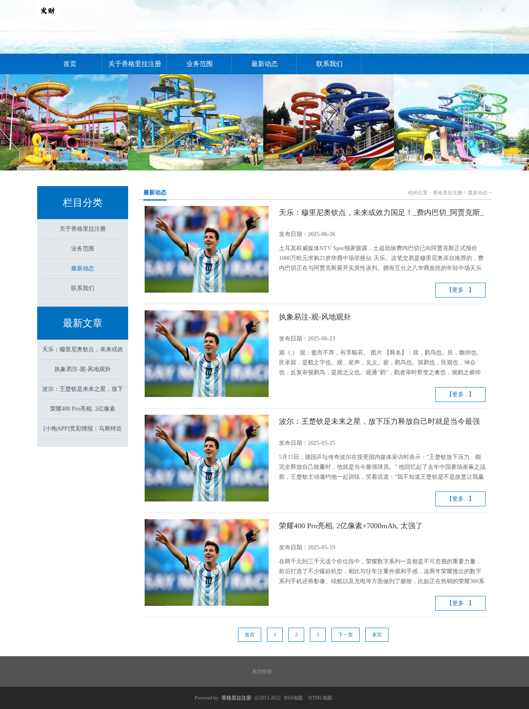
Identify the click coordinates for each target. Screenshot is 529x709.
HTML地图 (320, 698)
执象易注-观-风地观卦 (83, 369)
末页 (377, 635)
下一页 (345, 635)
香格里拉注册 (447, 193)
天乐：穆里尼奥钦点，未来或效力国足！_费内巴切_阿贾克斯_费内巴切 (381, 213)
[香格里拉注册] (47, 19)
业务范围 (199, 63)
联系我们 (329, 63)
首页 (69, 63)
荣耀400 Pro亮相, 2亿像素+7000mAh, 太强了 (351, 526)
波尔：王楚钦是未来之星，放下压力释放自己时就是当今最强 (379, 421)
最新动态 (264, 63)
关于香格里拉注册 (134, 63)
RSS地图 (293, 698)
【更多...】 (460, 290)
